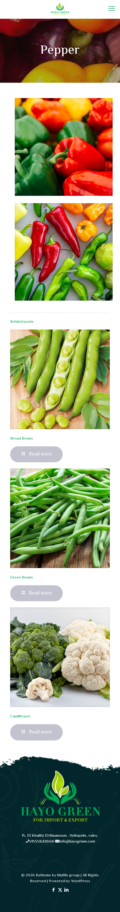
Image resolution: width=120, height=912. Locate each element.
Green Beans (21, 577)
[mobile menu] (111, 9)
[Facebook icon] (53, 890)
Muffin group (68, 875)
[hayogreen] (60, 9)
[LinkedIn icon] (66, 890)
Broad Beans (21, 439)
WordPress (80, 881)
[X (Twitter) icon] (60, 890)
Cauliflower (20, 716)
